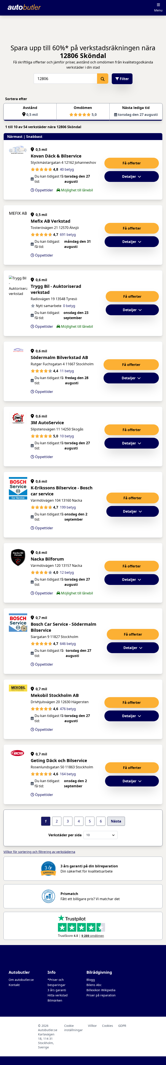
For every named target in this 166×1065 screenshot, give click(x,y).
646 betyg (68, 643)
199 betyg (68, 507)
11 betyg (67, 371)
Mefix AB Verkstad (50, 221)
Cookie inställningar (73, 1028)
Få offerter (132, 163)
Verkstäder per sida (65, 835)
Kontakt (14, 985)
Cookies (107, 1026)
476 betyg (68, 708)
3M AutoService (47, 422)
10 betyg (67, 436)
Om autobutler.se (21, 980)
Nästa (116, 821)
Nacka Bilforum (47, 559)
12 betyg (67, 572)
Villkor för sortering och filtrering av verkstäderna (39, 852)
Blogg (90, 980)
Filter (124, 78)
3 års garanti (57, 990)
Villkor (92, 1026)
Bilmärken (55, 1000)
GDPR (122, 1026)
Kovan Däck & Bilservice (56, 156)
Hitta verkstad (58, 995)
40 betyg (67, 169)
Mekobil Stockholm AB (55, 695)
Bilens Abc (94, 985)
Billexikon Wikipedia (100, 990)
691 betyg (68, 234)
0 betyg (69, 305)
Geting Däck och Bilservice (59, 760)
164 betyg (68, 774)
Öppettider (43, 190)
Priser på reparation (101, 995)
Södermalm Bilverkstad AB (59, 357)
